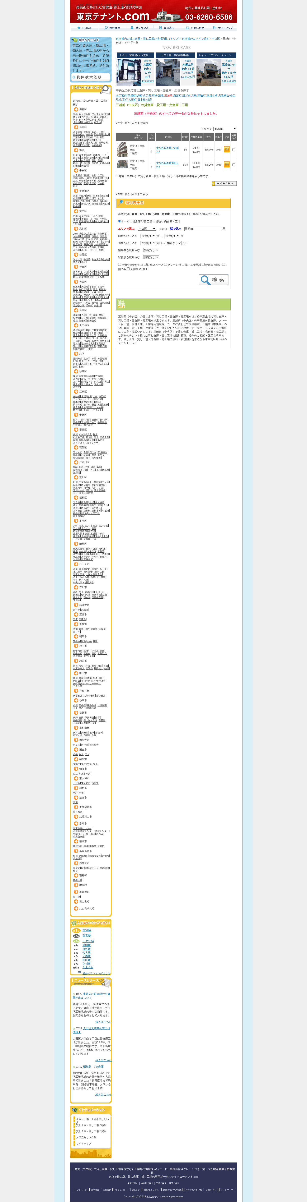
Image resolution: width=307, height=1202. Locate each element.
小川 (75, 705)
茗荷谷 (82, 216)
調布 (75, 665)
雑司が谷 (77, 271)
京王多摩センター (82, 828)
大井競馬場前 (101, 244)
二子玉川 (77, 338)
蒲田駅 (86, 945)
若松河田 (85, 145)
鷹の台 (82, 708)
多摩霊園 (77, 656)
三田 (83, 157)
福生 (83, 764)
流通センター (88, 300)
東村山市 (84, 727)
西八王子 (88, 571)
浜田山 (105, 381)
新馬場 (103, 239)
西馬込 (76, 297)
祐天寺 (76, 262)
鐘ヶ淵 (90, 440)
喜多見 (92, 332)
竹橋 (88, 201)
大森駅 (86, 956)
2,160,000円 (229, 80)
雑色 (75, 289)
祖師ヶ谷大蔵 (88, 343)
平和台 (95, 557)
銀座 (75, 186)
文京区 (83, 211)
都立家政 (88, 425)
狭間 (103, 577)
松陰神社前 (79, 349)
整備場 (76, 292)
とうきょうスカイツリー (85, 442)
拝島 (95, 641)
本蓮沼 (76, 508)
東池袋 (84, 274)
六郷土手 (77, 302)
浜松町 (90, 157)
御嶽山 (76, 300)
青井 (97, 536)
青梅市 (83, 624)
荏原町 (76, 250)
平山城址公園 (90, 720)
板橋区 (83, 497)
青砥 (94, 455)
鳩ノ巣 (76, 896)
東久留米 (77, 812)
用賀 (100, 332)
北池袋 (104, 274)
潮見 (97, 402)
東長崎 (76, 274)
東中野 (76, 422)
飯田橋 (103, 201)
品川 (94, 160)
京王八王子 (79, 574)
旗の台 (92, 233)
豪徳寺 (95, 341)
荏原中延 (77, 244)
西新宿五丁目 (80, 142)
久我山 (97, 381)
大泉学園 (91, 551)
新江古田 (91, 422)
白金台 (76, 165)
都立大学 (96, 259)
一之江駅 (88, 941)
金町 (86, 452)
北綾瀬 (84, 536)
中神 (89, 641)
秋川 (75, 856)
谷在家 (94, 525)
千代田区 (84, 190)
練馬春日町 (93, 554)
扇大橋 (91, 531)
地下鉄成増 (79, 516)
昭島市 (83, 636)
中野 (81, 419)
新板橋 (82, 505)
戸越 (96, 239)
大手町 (101, 198)
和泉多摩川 (84, 773)
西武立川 (77, 597)
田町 (100, 160)
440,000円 (148, 80)
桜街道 (95, 783)
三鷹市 (83, 614)
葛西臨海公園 (80, 470)
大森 (94, 292)
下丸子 (101, 286)
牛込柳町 (96, 145)
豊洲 (105, 404)
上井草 (76, 381)
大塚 (91, 271)
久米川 (84, 732)
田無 (83, 868)
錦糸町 (89, 437)
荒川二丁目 (97, 487)
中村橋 (82, 551)
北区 (81, 353)
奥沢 (83, 335)
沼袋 (83, 422)
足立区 (83, 520)
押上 (95, 434)
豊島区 (83, 266)
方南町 (98, 376)
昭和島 (102, 289)
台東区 (83, 310)
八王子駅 (87, 967)
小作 (81, 793)
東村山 (76, 732)
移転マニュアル (151, 1190)
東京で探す (133, 1183)
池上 (95, 289)
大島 (95, 396)
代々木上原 (87, 117)
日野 (75, 717)
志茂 (83, 364)
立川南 (76, 600)
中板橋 (105, 510)
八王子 (103, 569)
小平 (75, 708)
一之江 (91, 470)
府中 (86, 656)
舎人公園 (103, 525)
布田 (105, 665)
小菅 (94, 539)
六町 (75, 525)
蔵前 (75, 320)
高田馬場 (77, 132)
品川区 (83, 228)
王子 (87, 361)
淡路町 (104, 195)
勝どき (104, 178)
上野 (89, 315)
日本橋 (101, 183)
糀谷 (91, 297)
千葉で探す (161, 1183)
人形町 (92, 183)
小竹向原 (104, 554)
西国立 (76, 594)
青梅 (81, 629)
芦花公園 (102, 346)
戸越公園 (88, 244)
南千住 (87, 487)
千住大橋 (77, 539)
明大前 (76, 335)
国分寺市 (84, 739)
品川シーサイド (89, 250)
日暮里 (76, 485)
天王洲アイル (94, 241)
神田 (75, 195)
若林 (88, 330)
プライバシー (121, 1190)
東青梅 (94, 629)
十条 (89, 364)
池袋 (105, 271)
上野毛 (87, 338)
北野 (96, 571)
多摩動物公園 (88, 723)
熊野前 (89, 490)
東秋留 (105, 856)
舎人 (87, 525)
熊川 (95, 764)
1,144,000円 (188, 76)
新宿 (102, 137)
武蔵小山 (83, 233)
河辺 (87, 629)
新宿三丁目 (97, 132)
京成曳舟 (104, 437)
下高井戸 (100, 343)
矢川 (81, 754)
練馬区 (83, 543)
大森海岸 (91, 247)
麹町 (89, 195)
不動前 (95, 236)
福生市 (83, 759)
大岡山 (95, 302)
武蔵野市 (84, 604)
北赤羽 (87, 358)
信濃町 (76, 145)
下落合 (76, 137)
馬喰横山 (102, 180)
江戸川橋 (97, 216)
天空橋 (84, 297)
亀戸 (89, 396)
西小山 (82, 247)
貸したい (136, 1190)
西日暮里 (85, 485)
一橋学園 (102, 705)
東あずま (99, 440)
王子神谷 (97, 364)
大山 (105, 505)
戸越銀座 (85, 236)
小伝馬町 (77, 183)
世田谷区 (84, 325)
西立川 (87, 597)
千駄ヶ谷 (91, 119)
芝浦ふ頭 (104, 163)
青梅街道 (91, 708)
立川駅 (86, 963)
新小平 (82, 705)
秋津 (91, 732)
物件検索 (95, 1190)
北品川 (89, 239)
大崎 (75, 233)
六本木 (76, 160)
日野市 (83, 712)
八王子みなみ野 (81, 577)
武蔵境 (84, 609)
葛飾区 (83, 447)
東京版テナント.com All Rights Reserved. (165, 1197)
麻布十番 (77, 163)
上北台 (76, 783)
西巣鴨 (82, 277)
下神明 (101, 247)
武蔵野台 (102, 653)
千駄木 (76, 224)
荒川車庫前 (99, 490)
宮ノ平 (76, 631)
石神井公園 (91, 548)
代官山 (97, 122)
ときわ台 (77, 510)
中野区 (83, 414)
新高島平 (91, 505)
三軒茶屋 (96, 330)
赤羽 (94, 358)
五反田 (103, 236)
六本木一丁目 (100, 155)
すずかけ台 (99, 681)
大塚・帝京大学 (94, 574)
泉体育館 (96, 594)
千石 (75, 221)
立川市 (83, 587)
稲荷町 (76, 318)
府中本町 (77, 653)
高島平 (84, 502)
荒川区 (83, 477)
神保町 (76, 206)
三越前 (88, 178)
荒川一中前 (79, 490)
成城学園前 (79, 330)
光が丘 (102, 548)
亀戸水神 (77, 410)
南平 (97, 717)
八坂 (94, 735)
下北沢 (92, 346)
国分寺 (84, 744)
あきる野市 (85, 850)
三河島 (82, 482)
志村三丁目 (94, 513)
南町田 (76, 681)
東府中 (87, 653)
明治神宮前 (87, 122)
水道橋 (105, 203)
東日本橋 (91, 180)
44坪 (147, 68)
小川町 (76, 198)
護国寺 (76, 218)
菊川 (75, 434)
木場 (83, 396)
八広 (89, 434)
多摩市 (83, 823)
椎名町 (98, 271)
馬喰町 (82, 180)
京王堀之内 (84, 569)
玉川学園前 (87, 681)
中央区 (83, 170)
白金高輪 (85, 160)
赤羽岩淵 (102, 358)
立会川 (105, 241)
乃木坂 (95, 163)
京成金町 (96, 457)
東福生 (76, 764)
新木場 (76, 402)
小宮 (75, 580)
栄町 (75, 366)
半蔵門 (82, 195)
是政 (102, 650)
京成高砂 (102, 452)
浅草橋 (76, 315)
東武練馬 (99, 502)
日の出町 (84, 901)
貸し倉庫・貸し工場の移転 (91, 1125)
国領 (100, 665)
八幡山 (101, 379)
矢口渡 (82, 289)
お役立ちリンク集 (86, 1137)
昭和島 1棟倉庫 (93, 1066)
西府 (94, 653)
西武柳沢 (104, 868)
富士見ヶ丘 (87, 384)
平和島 (92, 286)
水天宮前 (77, 175)
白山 (75, 216)
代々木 (82, 119)
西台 (75, 505)
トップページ (80, 1190)
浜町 (94, 175)
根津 (105, 221)
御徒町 (82, 320)
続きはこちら (103, 1022)
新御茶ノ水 (79, 201)
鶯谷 (101, 315)
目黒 (101, 250)
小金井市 (84, 690)
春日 (89, 216)
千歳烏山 (77, 341)
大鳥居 (87, 295)
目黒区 (83, 254)
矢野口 (101, 846)
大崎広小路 (79, 239)
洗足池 (104, 297)
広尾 (75, 155)
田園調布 (104, 302)
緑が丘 (105, 259)
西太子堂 (104, 341)
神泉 (96, 117)
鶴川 (75, 678)
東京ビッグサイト (93, 410)
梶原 (101, 361)
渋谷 (75, 114)
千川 (91, 274)
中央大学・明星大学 (83, 582)
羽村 (75, 793)
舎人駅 (86, 952)
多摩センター (102, 831)
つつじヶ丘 (84, 665)
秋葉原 (95, 201)
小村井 (82, 434)
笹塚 (106, 114)
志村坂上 (96, 508)
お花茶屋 (85, 455)
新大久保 (92, 142)
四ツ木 (92, 452)
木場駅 (86, 930)
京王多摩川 (79, 668)
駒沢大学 (91, 335)
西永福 (76, 384)
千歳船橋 (102, 335)
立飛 (104, 594)
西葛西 (105, 470)
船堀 (81, 467)
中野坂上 (77, 425)
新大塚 (98, 221)
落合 (97, 140)
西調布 (89, 668)
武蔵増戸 (83, 856)
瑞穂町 (83, 875)
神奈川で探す (147, 1183)
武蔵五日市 (95, 856)
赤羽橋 (87, 163)
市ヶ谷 (84, 198)
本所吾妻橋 (79, 437)
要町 (97, 274)
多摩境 (82, 678)
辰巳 (94, 404)
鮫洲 (75, 241)
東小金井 (77, 695)
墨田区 (83, 429)
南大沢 (95, 569)
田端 (75, 361)
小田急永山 (79, 836)
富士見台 (85, 557)
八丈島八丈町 (86, 908)
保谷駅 (86, 949)
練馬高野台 (79, 548)
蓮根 (100, 505)
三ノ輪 (84, 318)
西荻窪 (82, 376)
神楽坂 (105, 134)
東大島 (84, 402)
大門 (97, 157)
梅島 (101, 533)
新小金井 (100, 695)
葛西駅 (86, 935)
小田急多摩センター (83, 831)
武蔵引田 (77, 858)
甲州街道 (89, 717)
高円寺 (76, 379)
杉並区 (83, 371)
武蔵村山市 (85, 816)
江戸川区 (84, 462)
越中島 (87, 404)
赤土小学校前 (94, 482)
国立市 (83, 749)
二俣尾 (102, 629)
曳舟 (96, 437)
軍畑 (75, 629)
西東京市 (84, 863)
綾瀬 (91, 536)
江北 (81, 525)
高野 (94, 528)
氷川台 (76, 559)
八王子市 (84, 564)
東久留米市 (85, 807)
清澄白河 (97, 399)
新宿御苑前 (79, 134)
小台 (75, 493)
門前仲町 (77, 404)
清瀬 (75, 802)
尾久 (81, 361)
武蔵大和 (77, 735)
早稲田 (97, 134)
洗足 (83, 262)
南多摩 (92, 846)
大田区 (83, 281)
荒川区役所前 (86, 493)
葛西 (98, 467)
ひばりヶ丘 (93, 868)
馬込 (98, 300)
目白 (86, 271)
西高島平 (85, 508)
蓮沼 (100, 292)
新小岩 (76, 455)
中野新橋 (102, 422)
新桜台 (103, 557)
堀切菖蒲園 (79, 457)
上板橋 (87, 510)
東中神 (76, 641)
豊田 (81, 717)
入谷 (83, 315)
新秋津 (98, 732)
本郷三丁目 (87, 218)
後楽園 (82, 221)
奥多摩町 (84, 891)
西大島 (76, 407)
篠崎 (75, 467)
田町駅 (86, 960)
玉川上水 (99, 592)
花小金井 (91, 705)
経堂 (104, 330)
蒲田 (89, 289)
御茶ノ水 (85, 203)
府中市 (83, 645)
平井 (87, 467)
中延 (75, 247)
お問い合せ (211, 1190)
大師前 (87, 539)
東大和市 (84, 778)
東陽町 (102, 396)
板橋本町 (96, 510)
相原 (95, 678)
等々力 (76, 343)
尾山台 (84, 332)
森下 (91, 402)
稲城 (86, 846)
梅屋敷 (76, 286)
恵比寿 (103, 117)
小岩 (98, 470)
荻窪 (75, 376)
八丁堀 (101, 175)
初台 (75, 119)
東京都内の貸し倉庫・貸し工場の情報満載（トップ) (147, 38)
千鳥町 (89, 305)
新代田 (76, 346)
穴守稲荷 (96, 295)
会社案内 (107, 1190)
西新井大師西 (80, 531)
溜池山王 (96, 203)
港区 (81, 150)
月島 (75, 180)
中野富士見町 (92, 419)
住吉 (83, 407)
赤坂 (89, 155)
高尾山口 (95, 577)
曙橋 (83, 140)
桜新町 (76, 332)
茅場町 (87, 175)
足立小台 (85, 528)
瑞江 (93, 467)
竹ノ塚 (76, 528)
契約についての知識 (172, 1190)
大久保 (87, 132)
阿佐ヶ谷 (98, 384)
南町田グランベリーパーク (87, 683)
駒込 (75, 277)
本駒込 (103, 218)
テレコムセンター (82, 399)
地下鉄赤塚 (87, 559)
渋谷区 (83, 109)
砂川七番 (85, 594)
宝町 (86, 183)
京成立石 (77, 452)
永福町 (90, 376)
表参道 (82, 155)
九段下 (92, 198)
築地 (81, 178)
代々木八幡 (84, 114)
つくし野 (77, 686)
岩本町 (96, 195)
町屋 (75, 482)
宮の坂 (103, 338)
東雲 (100, 404)
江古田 (76, 554)
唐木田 (99, 834)
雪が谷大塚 (79, 305)
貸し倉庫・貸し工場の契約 (91, 1131)
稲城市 (83, 841)
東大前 (90, 221)
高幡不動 (77, 720)
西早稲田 (103, 142)
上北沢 (89, 349)
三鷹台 (82, 619)
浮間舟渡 (77, 358)
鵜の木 (105, 295)
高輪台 (104, 157)
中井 (96, 137)
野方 (75, 419)
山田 (102, 571)
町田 (101, 678)
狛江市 (83, 768)
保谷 (75, 870)
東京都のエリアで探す (195, 38)
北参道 (76, 122)
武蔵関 (101, 551)
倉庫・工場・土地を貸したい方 (92, 1120)
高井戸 (76, 387)
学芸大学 (77, 259)
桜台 (83, 554)
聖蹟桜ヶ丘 (79, 834)
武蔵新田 (85, 292)
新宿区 (83, 127)
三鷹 (75, 619)
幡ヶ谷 (76, 117)
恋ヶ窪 (76, 744)
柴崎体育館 (97, 597)
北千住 (104, 536)
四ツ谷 (76, 140)
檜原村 (83, 885)
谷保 (75, 754)
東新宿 (89, 134)
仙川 (106, 668)
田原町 (92, 318)
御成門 (84, 165)
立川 (81, 592)
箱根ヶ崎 (77, 880)
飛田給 (98, 668)
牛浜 (89, 764)
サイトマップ (83, 1143)
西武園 (87, 735)
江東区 (83, 391)
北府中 (87, 650)
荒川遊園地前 (98, 485)
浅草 (95, 315)
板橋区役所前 (80, 513)
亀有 (88, 457)
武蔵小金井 (89, 695)
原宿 (100, 119)
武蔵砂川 (89, 592)
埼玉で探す (174, 1183)
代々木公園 (97, 114)
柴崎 (94, 665)
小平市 (83, 700)
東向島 (82, 440)
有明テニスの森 (95, 407)
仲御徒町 (91, 320)
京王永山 (90, 834)
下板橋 (101, 277)
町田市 (83, 673)
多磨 (91, 656)
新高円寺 (85, 379)
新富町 (96, 178)
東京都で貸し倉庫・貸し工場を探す (90, 101)
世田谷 (84, 346)
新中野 (103, 419)
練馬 (75, 551)
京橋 (75, 178)
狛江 (75, 773)
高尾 (75, 569)
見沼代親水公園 (81, 533)
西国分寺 (94, 744)
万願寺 (76, 723)
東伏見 (76, 868)
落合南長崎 (87, 137)
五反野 (93, 533)
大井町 (76, 236)
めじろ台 (83, 580)
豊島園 (76, 557)
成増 (91, 502)
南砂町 (76, 396)
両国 (75, 440)
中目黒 (87, 259)
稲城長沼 (77, 846)
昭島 (83, 641)
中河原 (95, 650)
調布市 (83, 660)
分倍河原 (77, 650)
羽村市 (83, 788)
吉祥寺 (76, 609)
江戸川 (76, 472)
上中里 (94, 361)
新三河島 (77, 487)
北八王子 (77, 571)
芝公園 (76, 157)
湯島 (96, 218)
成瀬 (89, 678)
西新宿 (90, 140)
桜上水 (95, 338)
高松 (75, 592)
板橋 (81, 366)
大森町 (84, 286)
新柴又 (101, 455)
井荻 (94, 379)
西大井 (82, 241)
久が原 (87, 302)
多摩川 (97, 305)
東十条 (76, 364)
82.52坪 (229, 68)
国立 (87, 754)
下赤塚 (76, 502)
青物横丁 (102, 233)
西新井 (76, 536)
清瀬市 (83, 797)
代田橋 (87, 341)
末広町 (76, 203)
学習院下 (91, 277)
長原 (97, 297)
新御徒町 (102, 318)
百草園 (102, 720)
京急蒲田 (77, 295)
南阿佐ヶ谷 (87, 381)
